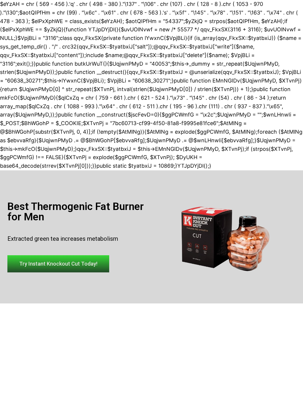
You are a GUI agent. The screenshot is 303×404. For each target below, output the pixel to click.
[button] (58, 263)
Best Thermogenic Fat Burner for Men (75, 212)
